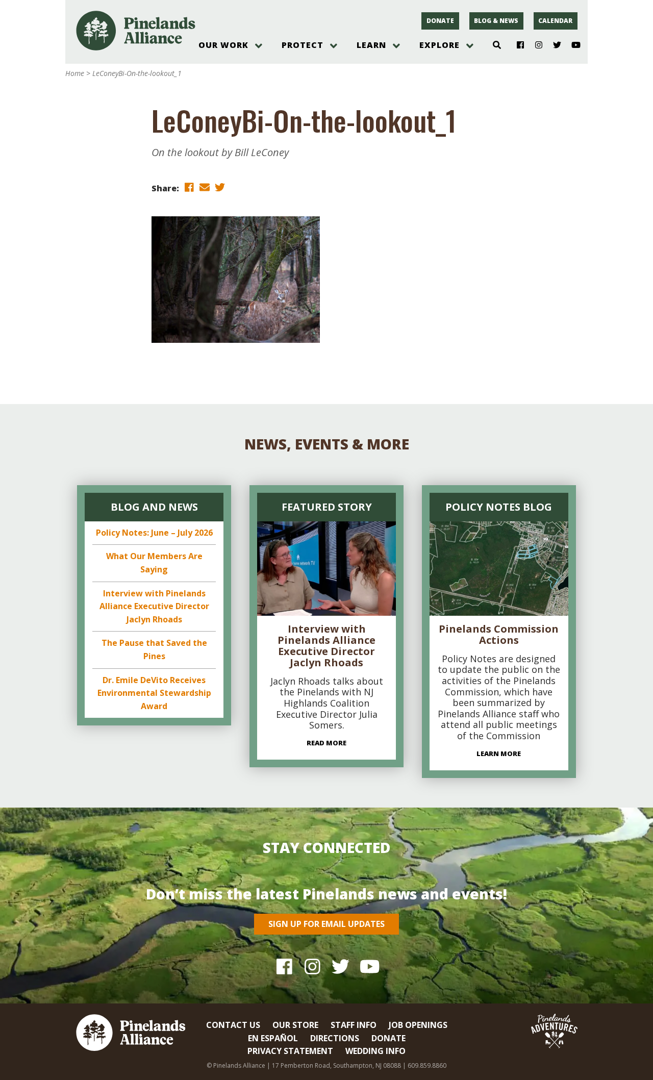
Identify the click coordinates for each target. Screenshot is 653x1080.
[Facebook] (516, 45)
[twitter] (220, 187)
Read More (326, 742)
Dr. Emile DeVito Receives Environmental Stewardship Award (154, 693)
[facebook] (189, 187)
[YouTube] (572, 45)
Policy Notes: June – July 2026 (154, 532)
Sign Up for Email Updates (326, 924)
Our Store (295, 1025)
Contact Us (233, 1025)
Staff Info (353, 1025)
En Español (273, 1038)
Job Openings (418, 1025)
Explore (439, 45)
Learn (371, 45)
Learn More (498, 753)
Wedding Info (375, 1051)
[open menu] (258, 46)
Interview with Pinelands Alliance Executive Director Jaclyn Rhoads (154, 606)
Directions (334, 1038)
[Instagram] (535, 45)
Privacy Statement (290, 1051)
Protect (302, 45)
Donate (440, 20)
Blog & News (496, 20)
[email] (204, 187)
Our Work (223, 45)
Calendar (555, 20)
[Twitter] (553, 45)
